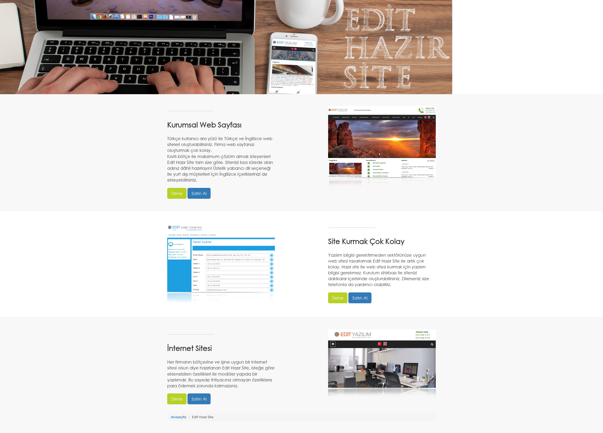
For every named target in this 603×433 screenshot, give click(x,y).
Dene (177, 193)
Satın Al (199, 193)
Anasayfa (178, 417)
